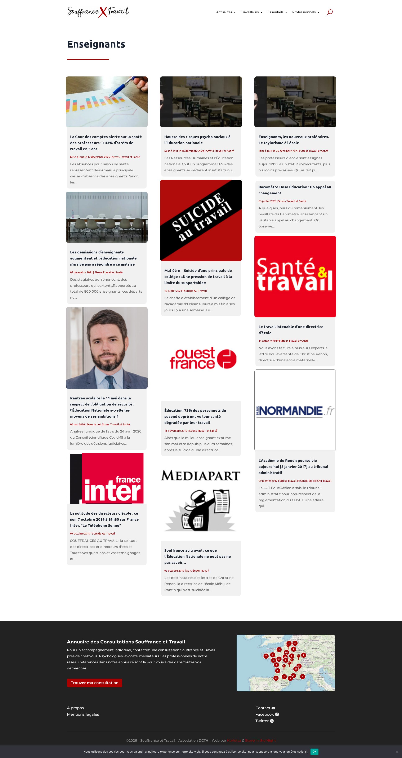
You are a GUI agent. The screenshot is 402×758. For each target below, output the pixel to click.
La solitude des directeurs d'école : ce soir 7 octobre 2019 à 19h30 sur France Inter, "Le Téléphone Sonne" (104, 519)
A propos (75, 708)
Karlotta (234, 741)
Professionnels (304, 12)
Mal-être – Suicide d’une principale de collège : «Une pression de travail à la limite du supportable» (198, 276)
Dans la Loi (94, 424)
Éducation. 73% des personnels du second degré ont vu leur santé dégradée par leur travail (195, 416)
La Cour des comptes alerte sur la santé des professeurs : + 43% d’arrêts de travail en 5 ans (106, 142)
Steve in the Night (260, 741)
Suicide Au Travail (103, 533)
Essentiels (275, 12)
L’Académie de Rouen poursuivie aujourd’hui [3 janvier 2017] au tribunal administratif (293, 466)
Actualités (224, 12)
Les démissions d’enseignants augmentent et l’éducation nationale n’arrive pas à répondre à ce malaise (103, 257)
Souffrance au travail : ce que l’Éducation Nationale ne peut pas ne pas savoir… (197, 556)
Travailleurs (250, 12)
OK (315, 751)
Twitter (262, 721)
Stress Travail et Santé (126, 157)
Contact (262, 708)
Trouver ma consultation (95, 683)
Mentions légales (83, 714)
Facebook (264, 714)
